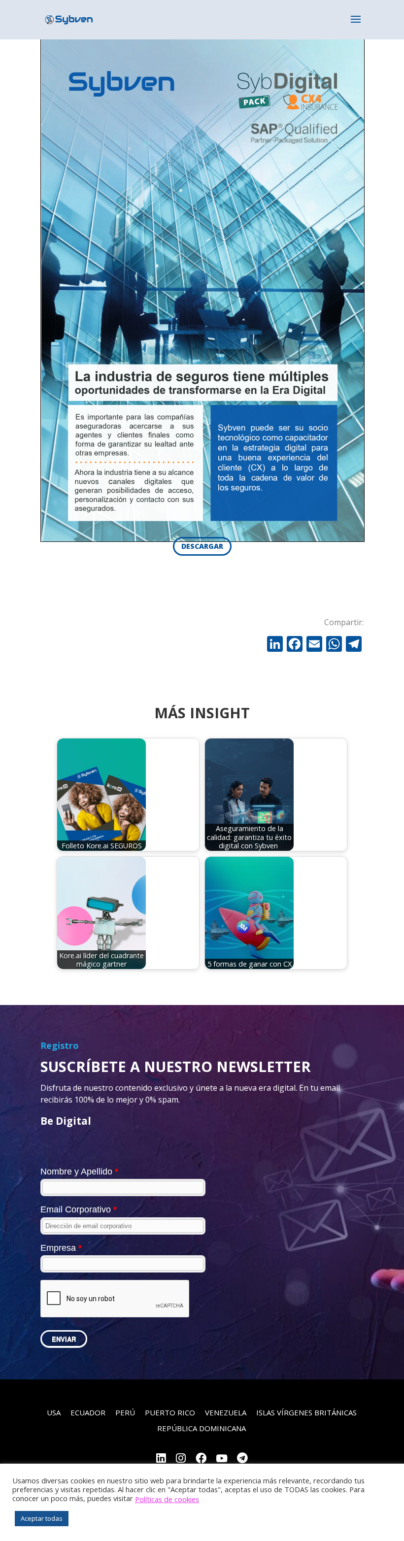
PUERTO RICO (170, 1412)
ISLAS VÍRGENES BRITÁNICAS (306, 1412)
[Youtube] (221, 1459)
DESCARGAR (202, 546)
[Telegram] (242, 1459)
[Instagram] (181, 1459)
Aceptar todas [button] (42, 1518)
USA (54, 1412)
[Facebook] (294, 645)
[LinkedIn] (161, 1459)
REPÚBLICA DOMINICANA (201, 1428)
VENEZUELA (225, 1412)
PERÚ (125, 1412)
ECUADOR (87, 1412)
